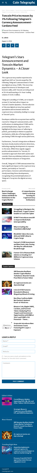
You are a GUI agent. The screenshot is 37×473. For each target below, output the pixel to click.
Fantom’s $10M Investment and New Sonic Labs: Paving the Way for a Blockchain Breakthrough (24, 245)
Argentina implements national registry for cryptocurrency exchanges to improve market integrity (24, 450)
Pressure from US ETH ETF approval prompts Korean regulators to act (23, 460)
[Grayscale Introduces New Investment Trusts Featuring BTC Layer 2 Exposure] (7, 325)
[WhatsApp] (17, 45)
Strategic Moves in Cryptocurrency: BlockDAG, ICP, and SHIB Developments (23, 411)
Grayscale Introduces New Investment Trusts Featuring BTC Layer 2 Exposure (23, 326)
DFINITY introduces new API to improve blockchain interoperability (24, 220)
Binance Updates (10, 10)
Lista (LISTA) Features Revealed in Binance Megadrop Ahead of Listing (24, 292)
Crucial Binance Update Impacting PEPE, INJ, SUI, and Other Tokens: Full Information (24, 401)
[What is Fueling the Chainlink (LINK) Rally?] (7, 228)
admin (6, 38)
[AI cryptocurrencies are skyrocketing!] (7, 284)
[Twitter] (8, 45)
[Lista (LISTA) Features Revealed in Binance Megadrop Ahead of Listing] (7, 292)
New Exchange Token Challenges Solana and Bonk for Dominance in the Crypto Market (9, 195)
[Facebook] (4, 45)
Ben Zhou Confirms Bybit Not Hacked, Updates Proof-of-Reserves (23, 300)
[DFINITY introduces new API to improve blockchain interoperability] (7, 219)
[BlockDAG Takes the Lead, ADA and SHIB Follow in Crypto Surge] (7, 236)
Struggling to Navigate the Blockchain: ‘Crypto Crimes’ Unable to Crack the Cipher (24, 211)
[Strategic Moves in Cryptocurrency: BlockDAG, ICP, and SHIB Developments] (7, 411)
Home (3, 10)
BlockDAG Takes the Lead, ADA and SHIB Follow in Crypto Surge (24, 236)
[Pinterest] (12, 45)
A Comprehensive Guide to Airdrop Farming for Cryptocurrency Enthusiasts (28, 195)
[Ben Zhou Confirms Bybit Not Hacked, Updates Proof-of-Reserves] (7, 300)
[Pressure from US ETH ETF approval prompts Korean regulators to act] (7, 460)
